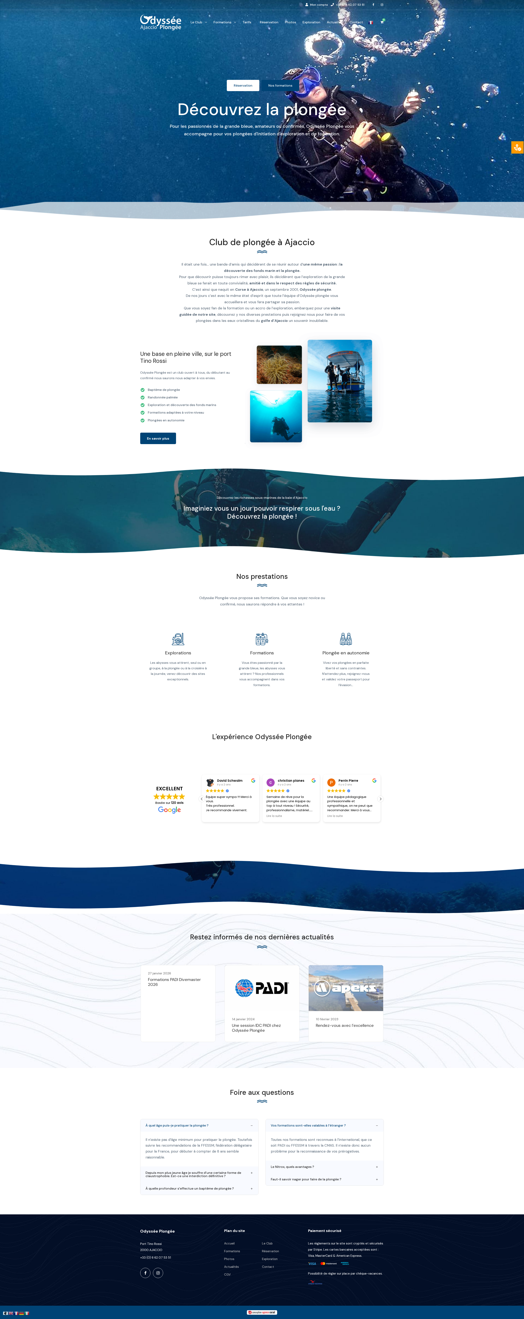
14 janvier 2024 (243, 1019)
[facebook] (373, 5)
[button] (380, 799)
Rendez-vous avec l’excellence (345, 1025)
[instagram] (382, 5)
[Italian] (27, 1313)
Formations (222, 22)
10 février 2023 (327, 1019)
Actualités (335, 22)
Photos (290, 22)
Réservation (269, 22)
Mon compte (319, 5)
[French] (371, 24)
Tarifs (247, 22)
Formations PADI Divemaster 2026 (174, 982)
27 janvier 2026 (159, 973)
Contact (356, 22)
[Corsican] (5, 1313)
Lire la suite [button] (213, 816)
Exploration (311, 22)
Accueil (229, 1243)
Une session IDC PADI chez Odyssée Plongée (256, 1028)
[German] (21, 1313)
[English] (11, 1313)
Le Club (196, 22)
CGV (227, 1275)
